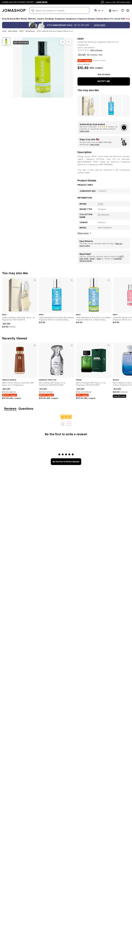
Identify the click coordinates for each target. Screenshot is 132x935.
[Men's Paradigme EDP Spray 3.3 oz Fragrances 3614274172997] (108, 345)
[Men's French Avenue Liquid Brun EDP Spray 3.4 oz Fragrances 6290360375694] (35, 345)
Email (92, 258)
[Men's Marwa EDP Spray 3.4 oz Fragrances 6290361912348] (72, 345)
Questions (25, 408)
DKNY (21, 31)
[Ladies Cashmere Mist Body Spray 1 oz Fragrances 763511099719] (35, 280)
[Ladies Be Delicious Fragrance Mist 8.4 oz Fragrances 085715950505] (68, 41)
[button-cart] (127, 10)
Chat (99, 258)
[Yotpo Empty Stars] (83, 50)
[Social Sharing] (62, 41)
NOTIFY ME (103, 81)
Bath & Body (12, 31)
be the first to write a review (66, 461)
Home (4, 31)
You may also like (88, 90)
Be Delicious (30, 31)
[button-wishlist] (122, 10)
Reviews (10, 408)
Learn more (84, 131)
